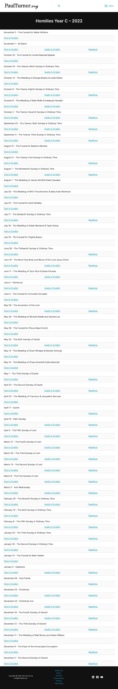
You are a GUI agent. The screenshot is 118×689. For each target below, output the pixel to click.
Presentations (59, 678)
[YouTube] (101, 677)
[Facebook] (97, 677)
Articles (59, 681)
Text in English (11, 38)
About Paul (59, 670)
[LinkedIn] (93, 677)
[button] (59, 6)
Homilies (59, 676)
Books (59, 673)
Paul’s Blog (59, 683)
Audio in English (52, 49)
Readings (93, 49)
